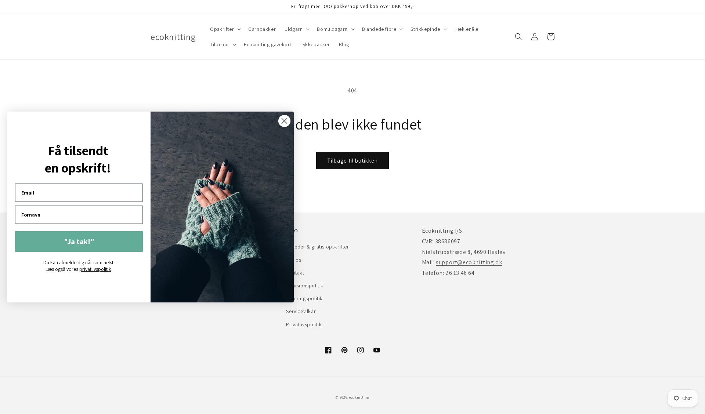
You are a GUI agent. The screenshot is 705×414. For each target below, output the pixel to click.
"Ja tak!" (79, 241)
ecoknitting (359, 397)
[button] (225, 29)
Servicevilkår (301, 311)
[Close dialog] (284, 121)
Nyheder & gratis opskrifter (317, 246)
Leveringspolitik (304, 298)
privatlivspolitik (95, 269)
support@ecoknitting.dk (469, 262)
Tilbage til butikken (352, 160)
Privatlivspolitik (304, 324)
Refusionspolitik (304, 285)
